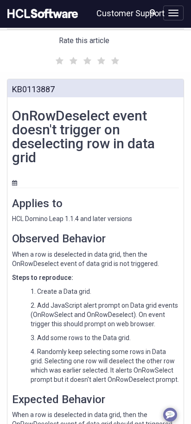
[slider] (86, 59)
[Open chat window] (170, 415)
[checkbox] (58, 58)
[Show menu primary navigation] (173, 13)
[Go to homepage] (41, 14)
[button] (153, 12)
